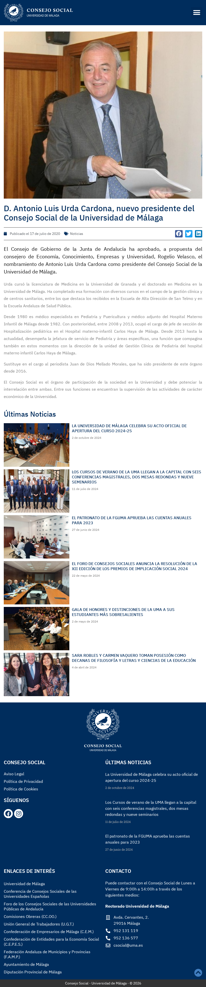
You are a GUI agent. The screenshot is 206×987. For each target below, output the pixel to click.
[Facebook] (8, 813)
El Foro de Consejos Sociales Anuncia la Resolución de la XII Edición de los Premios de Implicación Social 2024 (134, 566)
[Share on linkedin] (198, 233)
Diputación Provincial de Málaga (33, 971)
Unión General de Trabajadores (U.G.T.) (39, 924)
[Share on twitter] (188, 233)
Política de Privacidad (23, 781)
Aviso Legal (14, 773)
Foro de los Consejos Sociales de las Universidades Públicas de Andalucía (50, 906)
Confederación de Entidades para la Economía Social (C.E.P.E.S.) (51, 942)
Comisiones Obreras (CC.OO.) (30, 916)
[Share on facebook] (178, 233)
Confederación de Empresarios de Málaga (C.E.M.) (49, 931)
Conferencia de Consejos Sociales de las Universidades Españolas (40, 894)
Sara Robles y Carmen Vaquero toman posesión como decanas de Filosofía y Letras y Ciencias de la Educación (134, 658)
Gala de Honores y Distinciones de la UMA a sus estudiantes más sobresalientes (123, 612)
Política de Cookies (21, 788)
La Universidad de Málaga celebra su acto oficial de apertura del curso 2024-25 (129, 428)
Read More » (113, 796)
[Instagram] (18, 813)
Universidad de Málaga (24, 883)
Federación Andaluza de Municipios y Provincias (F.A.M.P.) (47, 954)
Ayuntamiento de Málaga (26, 964)
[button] (196, 12)
